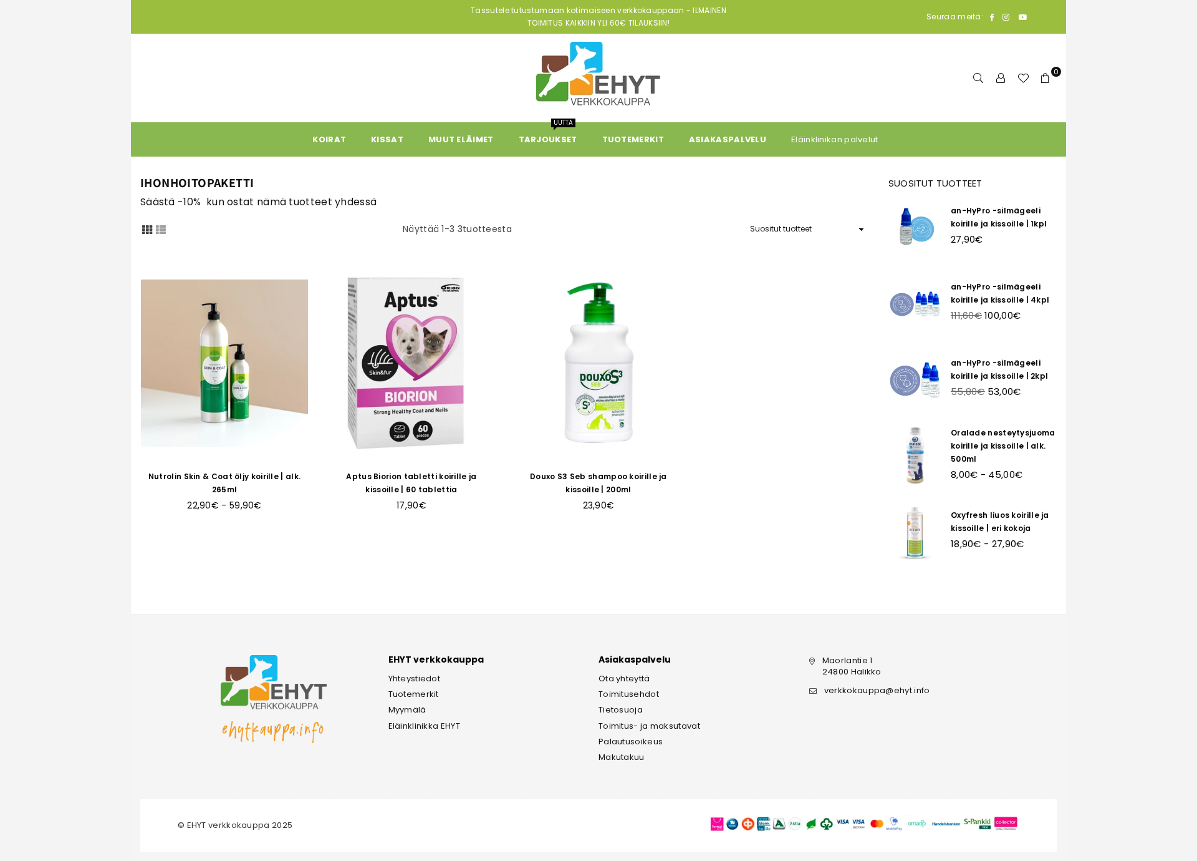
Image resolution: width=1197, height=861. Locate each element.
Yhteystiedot (414, 678)
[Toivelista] (1023, 78)
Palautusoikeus (630, 741)
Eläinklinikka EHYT (424, 726)
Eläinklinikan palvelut (834, 139)
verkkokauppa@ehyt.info (877, 690)
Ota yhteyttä (624, 678)
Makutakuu (621, 757)
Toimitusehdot (628, 694)
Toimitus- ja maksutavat (649, 726)
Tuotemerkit (413, 694)
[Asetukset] (1000, 78)
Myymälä (407, 710)
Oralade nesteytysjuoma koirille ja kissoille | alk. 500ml (1003, 445)
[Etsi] (978, 78)
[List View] (161, 229)
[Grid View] (147, 229)
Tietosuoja (620, 710)
